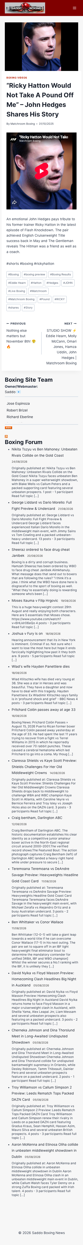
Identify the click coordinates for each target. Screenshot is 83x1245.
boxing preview (34, 274)
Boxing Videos (16, 77)
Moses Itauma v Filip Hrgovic (35, 601)
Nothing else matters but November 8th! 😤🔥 (21, 335)
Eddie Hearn (17, 282)
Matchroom (38, 291)
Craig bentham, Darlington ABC (37, 818)
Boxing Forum (24, 442)
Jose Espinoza (18, 400)
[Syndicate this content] (41, 436)
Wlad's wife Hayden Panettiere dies (41, 666)
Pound (44, 299)
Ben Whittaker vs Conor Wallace (37, 922)
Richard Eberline (20, 413)
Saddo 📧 (13, 392)
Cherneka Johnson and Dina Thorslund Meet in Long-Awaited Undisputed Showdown (43, 1036)
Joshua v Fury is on (27, 633)
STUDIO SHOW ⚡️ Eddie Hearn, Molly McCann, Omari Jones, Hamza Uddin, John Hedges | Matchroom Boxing (61, 343)
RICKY (60, 299)
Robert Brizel (17, 406)
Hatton (36, 282)
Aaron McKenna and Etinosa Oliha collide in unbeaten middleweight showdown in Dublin (45, 1150)
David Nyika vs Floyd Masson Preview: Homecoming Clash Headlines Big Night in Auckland (44, 979)
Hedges (52, 282)
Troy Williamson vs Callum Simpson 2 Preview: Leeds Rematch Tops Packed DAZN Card (43, 1093)
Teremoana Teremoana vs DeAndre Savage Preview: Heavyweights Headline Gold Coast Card (45, 875)
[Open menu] (74, 8)
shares (13, 307)
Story (28, 307)
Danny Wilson (18, 420)
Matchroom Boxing (22, 123)
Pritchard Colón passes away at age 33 (44, 710)
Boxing (13, 274)
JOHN (68, 282)
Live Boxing (16, 291)
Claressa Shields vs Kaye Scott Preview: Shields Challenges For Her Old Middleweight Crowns (44, 767)
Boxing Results (60, 274)
